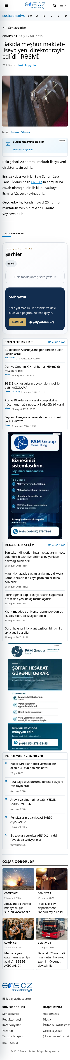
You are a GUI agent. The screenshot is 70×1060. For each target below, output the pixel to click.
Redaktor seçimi (13, 1019)
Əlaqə (47, 1019)
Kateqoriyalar (11, 1025)
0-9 (30, 15)
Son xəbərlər (11, 1014)
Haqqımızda (51, 1014)
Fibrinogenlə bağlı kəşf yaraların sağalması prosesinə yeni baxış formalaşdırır (34, 597)
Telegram (25, 132)
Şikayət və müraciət (56, 1036)
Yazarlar (7, 1031)
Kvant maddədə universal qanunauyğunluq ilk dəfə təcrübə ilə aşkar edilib (34, 613)
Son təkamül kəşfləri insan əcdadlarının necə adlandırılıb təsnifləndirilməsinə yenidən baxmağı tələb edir (35, 556)
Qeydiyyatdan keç (41, 322)
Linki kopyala (27, 65)
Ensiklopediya (13, 16)
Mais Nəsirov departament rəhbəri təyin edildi (50, 908)
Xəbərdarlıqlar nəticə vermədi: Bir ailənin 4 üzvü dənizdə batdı (33, 766)
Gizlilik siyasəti (52, 1031)
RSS (4, 1043)
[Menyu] (6, 6)
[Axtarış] (55, 6)
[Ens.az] (35, 5)
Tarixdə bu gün (12, 1036)
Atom (14, 1043)
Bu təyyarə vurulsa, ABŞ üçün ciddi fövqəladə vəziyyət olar (33, 837)
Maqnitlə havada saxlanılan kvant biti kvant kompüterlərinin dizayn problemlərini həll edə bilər (34, 577)
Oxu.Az (36, 182)
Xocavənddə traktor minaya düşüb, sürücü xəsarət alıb (17, 908)
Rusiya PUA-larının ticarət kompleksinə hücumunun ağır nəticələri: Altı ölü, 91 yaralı (34, 402)
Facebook (15, 132)
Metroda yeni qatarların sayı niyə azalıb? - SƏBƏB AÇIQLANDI (17, 959)
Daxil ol (17, 322)
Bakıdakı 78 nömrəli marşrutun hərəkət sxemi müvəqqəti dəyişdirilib (51, 959)
